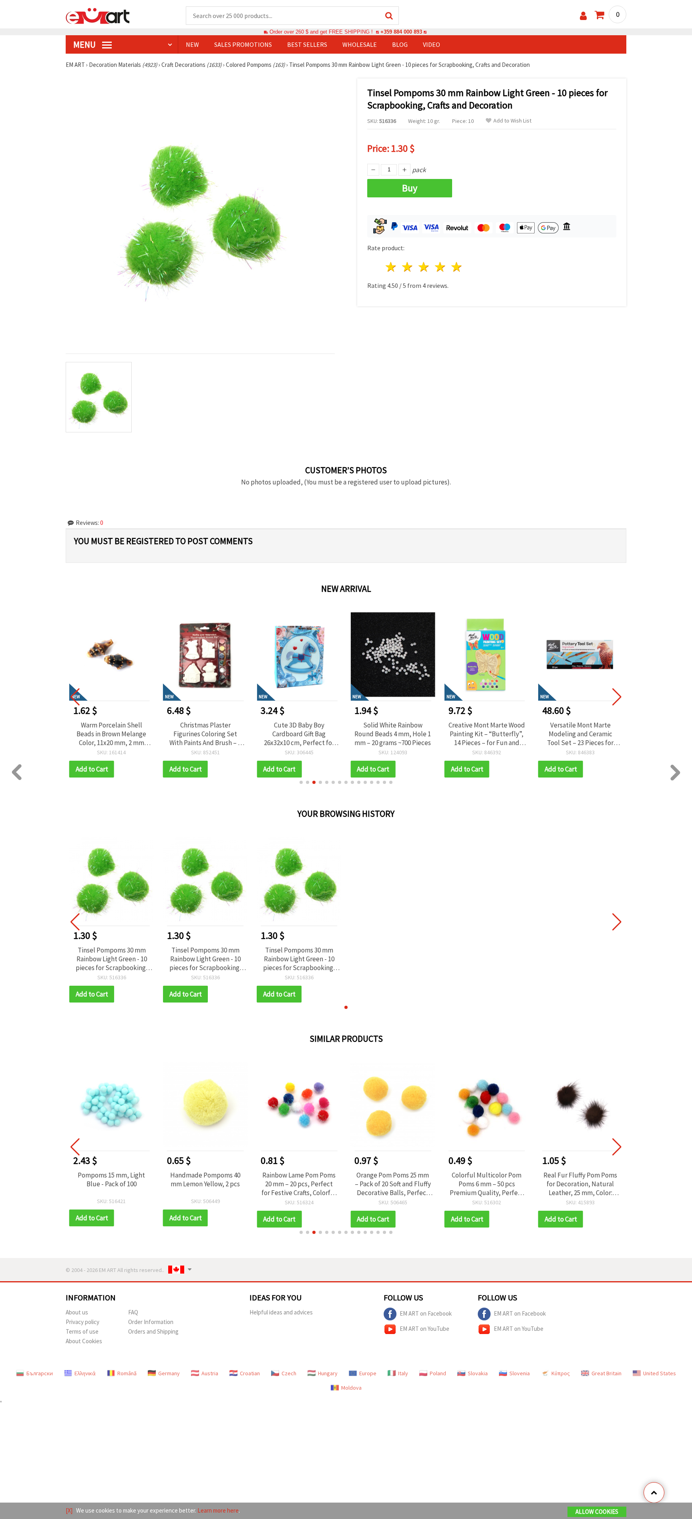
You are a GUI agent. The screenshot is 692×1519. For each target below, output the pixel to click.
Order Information (150, 1322)
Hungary (328, 1373)
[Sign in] (583, 16)
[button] (301, 782)
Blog (400, 44)
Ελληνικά (85, 1373)
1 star (391, 267)
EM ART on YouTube (424, 1328)
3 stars (424, 267)
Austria (209, 1373)
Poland (438, 1373)
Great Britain (606, 1373)
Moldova (351, 1387)
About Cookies (84, 1341)
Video (431, 44)
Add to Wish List (512, 121)
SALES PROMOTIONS (243, 44)
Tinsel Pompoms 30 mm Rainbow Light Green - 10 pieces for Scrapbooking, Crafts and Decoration (112, 959)
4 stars (440, 267)
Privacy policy (82, 1322)
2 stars (408, 267)
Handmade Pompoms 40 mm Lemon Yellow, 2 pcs (205, 1179)
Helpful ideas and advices (281, 1312)
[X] (69, 1510)
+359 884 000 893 (401, 32)
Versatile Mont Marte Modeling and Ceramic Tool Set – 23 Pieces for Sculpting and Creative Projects (580, 734)
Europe (367, 1373)
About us (77, 1312)
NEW (192, 44)
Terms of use (82, 1331)
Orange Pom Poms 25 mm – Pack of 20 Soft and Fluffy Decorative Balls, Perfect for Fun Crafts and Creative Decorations (393, 1184)
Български (39, 1373)
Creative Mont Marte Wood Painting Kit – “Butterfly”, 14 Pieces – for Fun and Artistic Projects (487, 734)
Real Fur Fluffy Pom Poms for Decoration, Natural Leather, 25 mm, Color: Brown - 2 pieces (580, 1184)
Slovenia (519, 1373)
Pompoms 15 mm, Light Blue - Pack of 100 (111, 1179)
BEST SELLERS (307, 44)
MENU (85, 44)
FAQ (133, 1312)
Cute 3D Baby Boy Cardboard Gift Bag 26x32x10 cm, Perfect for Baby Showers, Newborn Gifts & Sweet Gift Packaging (299, 734)
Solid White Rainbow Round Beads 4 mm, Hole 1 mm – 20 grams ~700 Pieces (392, 734)
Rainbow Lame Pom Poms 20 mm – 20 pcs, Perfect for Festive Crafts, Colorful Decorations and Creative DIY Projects (299, 1184)
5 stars (457, 267)
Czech (289, 1373)
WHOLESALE (359, 44)
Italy (403, 1373)
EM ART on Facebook (426, 1313)
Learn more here (218, 1510)
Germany (169, 1373)
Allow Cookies (596, 1511)
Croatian (250, 1373)
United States (659, 1373)
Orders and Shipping (153, 1331)
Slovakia (478, 1373)
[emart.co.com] (98, 15)
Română (127, 1373)
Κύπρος (560, 1373)
